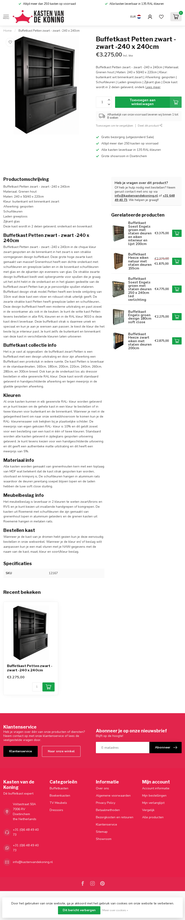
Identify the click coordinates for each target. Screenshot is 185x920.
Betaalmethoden (108, 810)
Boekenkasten (60, 795)
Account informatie (155, 788)
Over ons (102, 788)
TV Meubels (58, 803)
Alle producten (153, 817)
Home (7, 31)
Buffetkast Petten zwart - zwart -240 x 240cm (49, 31)
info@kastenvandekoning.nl (136, 195)
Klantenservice (20, 751)
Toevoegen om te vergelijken (114, 125)
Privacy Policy (105, 803)
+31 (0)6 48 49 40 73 (26, 832)
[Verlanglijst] (161, 16)
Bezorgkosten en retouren (114, 817)
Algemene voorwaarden (113, 795)
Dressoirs (56, 810)
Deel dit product (149, 125)
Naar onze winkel (61, 751)
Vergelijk (148, 810)
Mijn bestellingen (154, 795)
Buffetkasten (59, 788)
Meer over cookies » (115, 910)
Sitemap (102, 832)
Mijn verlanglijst (153, 803)
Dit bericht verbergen (79, 910)
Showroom (103, 839)
